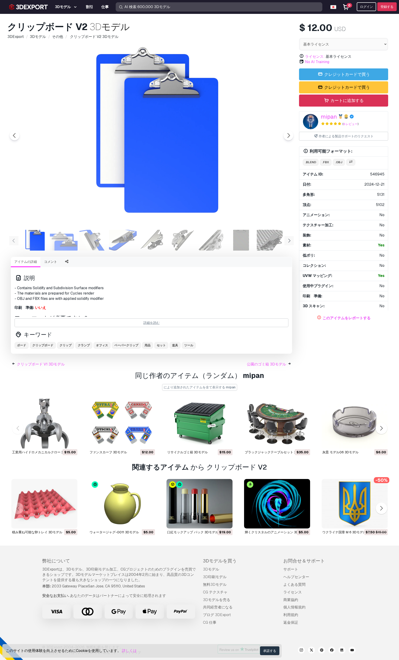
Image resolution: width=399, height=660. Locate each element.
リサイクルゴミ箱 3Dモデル (187, 452)
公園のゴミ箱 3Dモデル (266, 364)
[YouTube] (352, 650)
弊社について (56, 561)
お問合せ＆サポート (304, 561)
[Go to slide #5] (152, 240)
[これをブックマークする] (70, 442)
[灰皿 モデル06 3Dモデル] (355, 423)
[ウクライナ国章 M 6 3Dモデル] (355, 504)
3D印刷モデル (215, 576)
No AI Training (317, 61)
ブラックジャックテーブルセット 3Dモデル (276, 452)
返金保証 (290, 622)
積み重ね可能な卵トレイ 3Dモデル (37, 532)
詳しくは (129, 650)
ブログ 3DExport (217, 614)
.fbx (325, 162)
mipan (329, 116)
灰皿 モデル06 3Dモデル (340, 452)
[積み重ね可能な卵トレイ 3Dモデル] (44, 504)
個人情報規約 (294, 607)
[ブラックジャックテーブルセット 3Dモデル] (277, 423)
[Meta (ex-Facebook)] (331, 650)
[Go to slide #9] (270, 240)
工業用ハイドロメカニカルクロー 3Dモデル (43, 452)
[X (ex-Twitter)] (311, 650)
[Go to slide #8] (241, 240)
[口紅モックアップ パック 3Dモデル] (199, 504)
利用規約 (290, 614)
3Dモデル (211, 569)
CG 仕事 (209, 622)
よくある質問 (294, 584)
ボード (21, 345)
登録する (387, 7)
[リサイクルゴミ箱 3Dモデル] (199, 423)
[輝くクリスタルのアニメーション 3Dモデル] (277, 504)
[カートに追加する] (61, 442)
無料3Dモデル (215, 584)
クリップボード (42, 345)
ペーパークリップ (126, 345)
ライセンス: (315, 56)
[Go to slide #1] (34, 240)
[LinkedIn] (342, 650)
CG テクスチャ (215, 592)
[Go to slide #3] (93, 240)
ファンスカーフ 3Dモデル (108, 452)
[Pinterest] (321, 650)
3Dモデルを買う (220, 561)
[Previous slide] (14, 135)
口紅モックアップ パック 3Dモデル (192, 532)
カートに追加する (346, 100)
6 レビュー (350, 124)
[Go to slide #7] (211, 240)
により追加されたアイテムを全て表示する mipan (200, 387)
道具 (175, 345)
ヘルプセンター (296, 576)
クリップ (66, 345)
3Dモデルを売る (216, 599)
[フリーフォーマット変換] (350, 162)
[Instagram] (301, 650)
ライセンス (292, 592)
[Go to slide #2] (64, 240)
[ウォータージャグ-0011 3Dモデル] (122, 504)
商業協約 (290, 599)
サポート (290, 569)
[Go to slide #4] (123, 240)
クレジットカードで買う (346, 74)
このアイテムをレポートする (347, 318)
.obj (338, 162)
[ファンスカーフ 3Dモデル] (122, 423)
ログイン (366, 7)
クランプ (84, 345)
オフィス (102, 345)
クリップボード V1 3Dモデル (41, 364)
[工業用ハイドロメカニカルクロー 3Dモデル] (44, 423)
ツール (188, 345)
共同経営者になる (218, 607)
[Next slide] (288, 135)
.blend (310, 162)
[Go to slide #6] (182, 240)
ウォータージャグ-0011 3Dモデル (114, 532)
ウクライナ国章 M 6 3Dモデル (344, 532)
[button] (381, 428)
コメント (50, 262)
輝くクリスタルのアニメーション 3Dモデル (276, 532)
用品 (148, 345)
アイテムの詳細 (25, 262)
